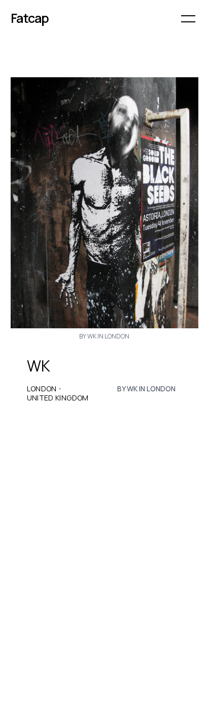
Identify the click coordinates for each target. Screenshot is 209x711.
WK (38, 366)
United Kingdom (58, 398)
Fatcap (30, 18)
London (42, 388)
